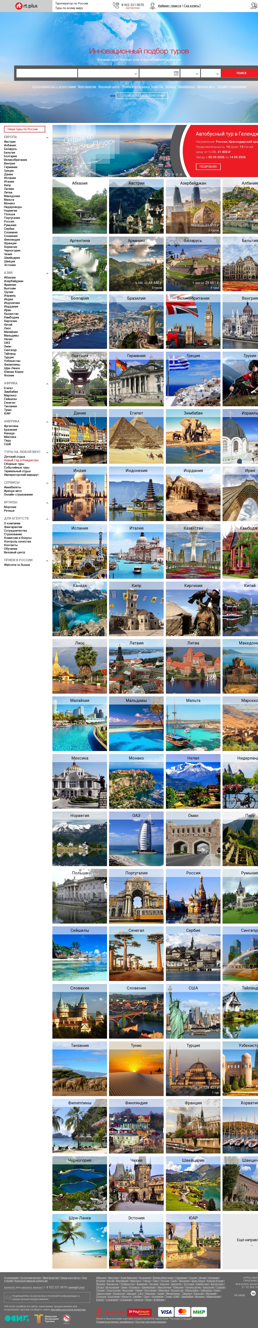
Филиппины (12, 364)
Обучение (10, 549)
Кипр (7, 185)
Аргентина (11, 426)
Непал (8, 339)
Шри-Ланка (12, 368)
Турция (9, 357)
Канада (9, 433)
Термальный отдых (17, 471)
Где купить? (192, 6)
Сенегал (9, 402)
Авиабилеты (186, 86)
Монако (9, 203)
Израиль (10, 295)
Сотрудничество (15, 530)
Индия (8, 299)
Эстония (10, 265)
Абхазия (10, 277)
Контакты (11, 545)
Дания (8, 174)
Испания (10, 178)
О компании (12, 523)
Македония (12, 196)
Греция (9, 170)
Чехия (8, 254)
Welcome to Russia (17, 565)
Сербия (9, 229)
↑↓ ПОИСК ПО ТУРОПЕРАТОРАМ (142, 96)
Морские (10, 507)
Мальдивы (11, 335)
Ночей (183, 66)
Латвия (9, 189)
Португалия (12, 218)
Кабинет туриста (169, 6)
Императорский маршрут (21, 475)
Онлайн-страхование (231, 86)
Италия (9, 181)
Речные (9, 510)
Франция (10, 243)
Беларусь (10, 149)
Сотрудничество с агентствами (54, 86)
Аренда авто (206, 86)
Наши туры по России (23, 129)
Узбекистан (12, 361)
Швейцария (12, 258)
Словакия (11, 232)
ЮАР (7, 413)
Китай (8, 324)
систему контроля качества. (68, 1309)
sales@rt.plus (76, 1287)
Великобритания (15, 160)
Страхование (13, 534)
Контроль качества (17, 541)
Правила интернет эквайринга (115, 1321)
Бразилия (10, 429)
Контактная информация (150, 1321)
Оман (7, 346)
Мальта (9, 200)
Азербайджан (13, 281)
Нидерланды (13, 207)
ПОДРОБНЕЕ (226, 166)
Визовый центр (109, 86)
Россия (9, 221)
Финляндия (12, 239)
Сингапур (10, 350)
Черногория (12, 250)
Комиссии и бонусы (18, 538)
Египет (8, 388)
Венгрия (9, 163)
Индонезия (12, 303)
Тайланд (10, 353)
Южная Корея (13, 372)
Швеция (9, 261)
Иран (7, 310)
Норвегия (10, 210)
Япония (9, 375)
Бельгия (9, 152)
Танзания (10, 406)
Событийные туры (16, 467)
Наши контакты (70, 1277)
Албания (10, 145)
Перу (7, 440)
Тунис (8, 410)
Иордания (11, 306)
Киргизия (10, 321)
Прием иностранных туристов (142, 86)
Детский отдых (14, 456)
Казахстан (11, 314)
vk (253, 1293)
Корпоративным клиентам (31, 1280)
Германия (10, 167)
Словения (11, 236)
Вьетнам (10, 288)
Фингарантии (87, 86)
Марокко (10, 395)
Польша (9, 214)
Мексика (10, 437)
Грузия (8, 292)
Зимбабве (11, 392)
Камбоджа (11, 317)
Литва (8, 192)
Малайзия (11, 332)
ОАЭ (7, 343)
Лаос (7, 328)
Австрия (10, 141)
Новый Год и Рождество (21, 460)
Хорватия (10, 247)
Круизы (170, 86)
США (7, 444)
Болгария (10, 156)
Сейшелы (10, 399)
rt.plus (26, 6)
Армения (10, 285)
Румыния (10, 225)
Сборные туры (14, 464)
